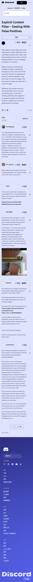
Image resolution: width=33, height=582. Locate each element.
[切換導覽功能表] (30, 2)
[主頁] (8, 3)
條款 (4, 543)
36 (30, 110)
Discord (10, 8)
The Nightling (10, 126)
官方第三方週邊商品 (9, 533)
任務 (4, 530)
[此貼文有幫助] (29, 42)
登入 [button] (21, 2)
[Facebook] (2, 110)
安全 (4, 513)
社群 (4, 524)
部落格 (5, 516)
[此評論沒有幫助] (29, 132)
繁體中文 (8, 456)
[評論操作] (29, 135)
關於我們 (6, 491)
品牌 (4, 497)
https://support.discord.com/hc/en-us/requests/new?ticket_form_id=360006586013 (13, 311)
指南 (4, 552)
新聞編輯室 (6, 500)
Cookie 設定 (7, 549)
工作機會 (6, 494)
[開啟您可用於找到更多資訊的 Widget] (27, 579)
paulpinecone (10, 344)
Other (23, 8)
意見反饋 (17, 8)
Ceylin (8, 186)
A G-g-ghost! (10, 164)
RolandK (8, 283)
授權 (4, 558)
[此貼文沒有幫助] (29, 48)
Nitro (5, 476)
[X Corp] (5, 110)
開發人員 (6, 527)
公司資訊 (6, 561)
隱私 (4, 546)
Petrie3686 (9, 212)
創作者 (5, 521)
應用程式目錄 (7, 482)
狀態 (4, 479)
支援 (4, 510)
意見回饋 (6, 519)
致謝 (4, 555)
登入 (4, 432)
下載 (4, 473)
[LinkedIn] (7, 110)
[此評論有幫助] (29, 126)
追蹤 (16, 37)
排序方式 (25, 118)
